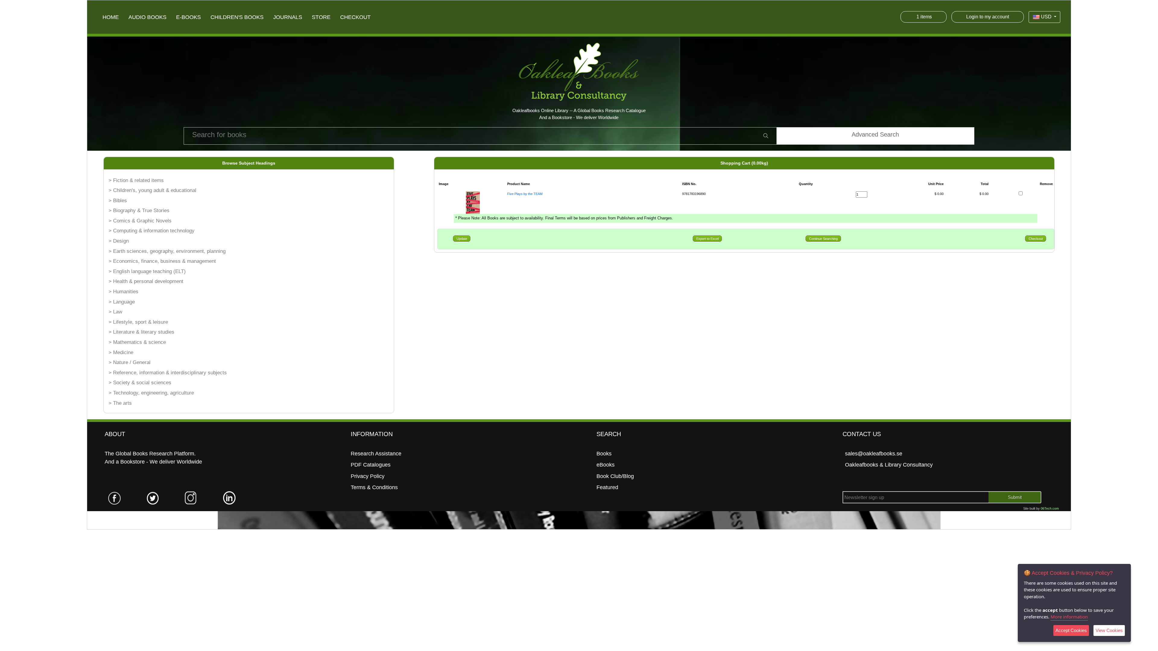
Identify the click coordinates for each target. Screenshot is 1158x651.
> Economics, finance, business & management (162, 261)
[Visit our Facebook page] (115, 498)
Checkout (355, 17)
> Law (115, 312)
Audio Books (147, 17)
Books (604, 454)
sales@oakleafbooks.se (873, 454)
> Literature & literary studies (141, 332)
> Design (119, 241)
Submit (1015, 497)
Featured (607, 487)
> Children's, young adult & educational (152, 190)
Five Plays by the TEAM (525, 194)
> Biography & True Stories (139, 210)
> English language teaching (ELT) (147, 271)
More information (1069, 617)
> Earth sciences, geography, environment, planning (167, 251)
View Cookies (1109, 630)
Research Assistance (376, 454)
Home (111, 17)
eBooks (605, 465)
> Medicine (121, 352)
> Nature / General (129, 362)
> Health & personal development (146, 281)
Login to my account (987, 16)
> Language (122, 302)
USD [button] (1046, 16)
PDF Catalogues (371, 465)
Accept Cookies (1071, 630)
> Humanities (123, 291)
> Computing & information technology (152, 231)
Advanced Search (875, 134)
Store (321, 17)
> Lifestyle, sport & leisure (138, 322)
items (924, 16)
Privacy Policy (367, 476)
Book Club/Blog (615, 476)
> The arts (120, 403)
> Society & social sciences (140, 382)
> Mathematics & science (137, 342)
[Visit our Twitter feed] (153, 498)
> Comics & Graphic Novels (140, 221)
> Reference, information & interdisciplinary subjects (168, 373)
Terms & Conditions (374, 487)
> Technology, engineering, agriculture (151, 393)
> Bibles (118, 200)
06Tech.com (1050, 508)
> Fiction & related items (136, 180)
